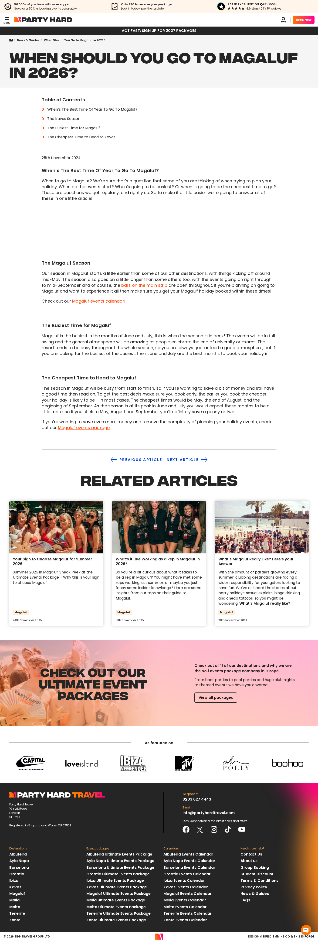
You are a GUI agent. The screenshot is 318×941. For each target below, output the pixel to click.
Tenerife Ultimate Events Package (118, 913)
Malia (14, 900)
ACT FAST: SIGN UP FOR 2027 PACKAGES (159, 30)
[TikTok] (227, 829)
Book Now (303, 19)
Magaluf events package (84, 427)
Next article (183, 459)
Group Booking (254, 867)
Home (13, 40)
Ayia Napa (19, 860)
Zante (14, 920)
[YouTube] (241, 829)
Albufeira (18, 854)
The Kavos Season (63, 118)
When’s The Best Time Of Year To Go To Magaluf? (92, 109)
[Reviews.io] (268, 4)
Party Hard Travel (43, 19)
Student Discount (257, 874)
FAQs (245, 900)
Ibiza (13, 880)
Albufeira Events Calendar (188, 854)
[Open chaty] (306, 930)
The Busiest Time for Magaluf (73, 128)
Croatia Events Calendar (187, 874)
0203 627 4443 (197, 799)
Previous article (140, 459)
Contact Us (251, 854)
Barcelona (19, 867)
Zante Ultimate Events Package (116, 920)
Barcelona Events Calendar (189, 867)
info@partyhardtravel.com (209, 812)
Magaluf (17, 893)
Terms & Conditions (259, 880)
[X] (199, 829)
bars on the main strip (144, 285)
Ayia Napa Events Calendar (189, 860)
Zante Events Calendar (185, 920)
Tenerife (17, 913)
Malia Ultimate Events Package (115, 900)
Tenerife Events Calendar (187, 913)
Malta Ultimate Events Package (116, 907)
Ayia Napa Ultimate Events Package (120, 860)
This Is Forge (304, 936)
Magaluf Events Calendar (187, 893)
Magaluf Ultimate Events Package (118, 893)
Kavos (15, 887)
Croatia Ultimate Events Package (118, 874)
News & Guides (28, 40)
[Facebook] (186, 829)
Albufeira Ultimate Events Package (119, 854)
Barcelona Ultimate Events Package (120, 867)
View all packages (216, 697)
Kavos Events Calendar (185, 887)
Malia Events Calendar (184, 900)
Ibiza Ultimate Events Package (115, 880)
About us (248, 860)
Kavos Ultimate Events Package (116, 887)
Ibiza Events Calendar (184, 880)
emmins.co (281, 936)
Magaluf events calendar (98, 301)
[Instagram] (213, 829)
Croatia (16, 874)
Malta (14, 907)
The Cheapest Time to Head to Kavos (81, 137)
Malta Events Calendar (185, 907)
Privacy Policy (253, 887)
